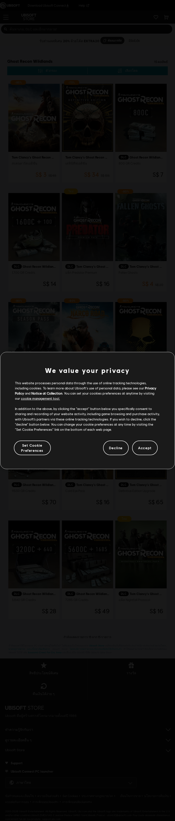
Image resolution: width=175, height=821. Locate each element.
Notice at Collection (46, 393)
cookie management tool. (40, 398)
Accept (145, 448)
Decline (116, 448)
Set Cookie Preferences (32, 447)
